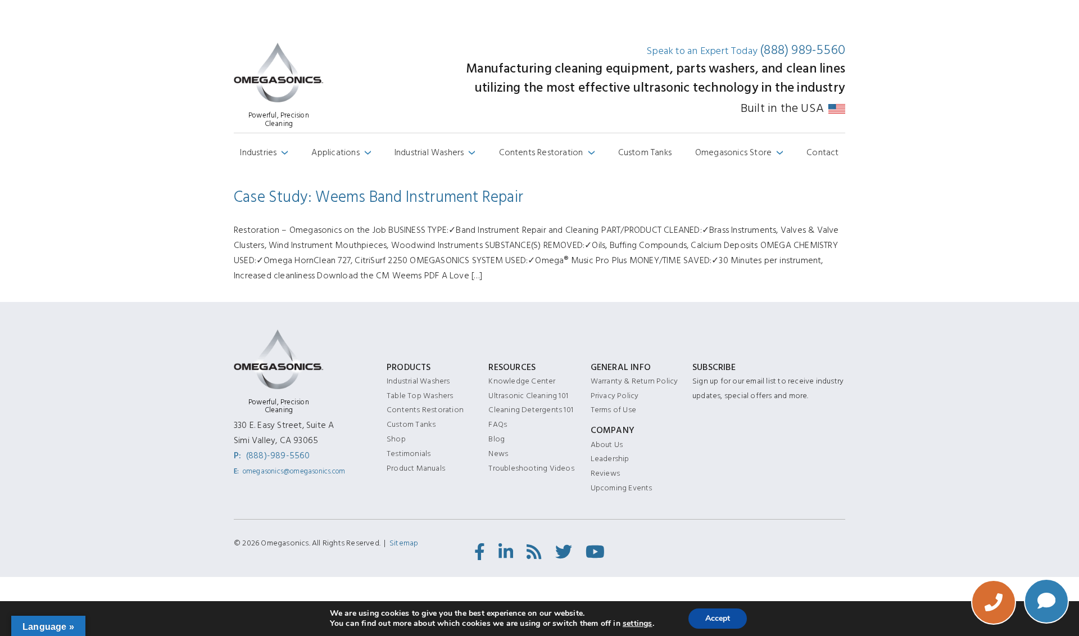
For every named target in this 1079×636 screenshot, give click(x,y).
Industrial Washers (435, 152)
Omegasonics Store (739, 152)
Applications (341, 152)
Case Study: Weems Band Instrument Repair (378, 197)
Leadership (610, 458)
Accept (717, 618)
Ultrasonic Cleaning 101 (528, 395)
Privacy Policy (615, 395)
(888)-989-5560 (278, 455)
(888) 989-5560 (802, 50)
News (498, 453)
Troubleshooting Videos (531, 468)
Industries (264, 152)
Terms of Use (613, 409)
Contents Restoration (547, 152)
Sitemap (403, 542)
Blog (496, 438)
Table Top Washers (420, 395)
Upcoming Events (621, 487)
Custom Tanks (645, 152)
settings (637, 624)
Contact (822, 152)
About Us (607, 444)
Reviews (605, 473)
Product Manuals (416, 468)
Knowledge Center (521, 381)
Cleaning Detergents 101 (530, 409)
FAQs (497, 424)
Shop (396, 438)
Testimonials (408, 453)
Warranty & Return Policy (634, 381)
